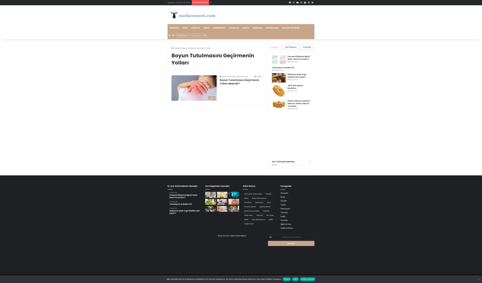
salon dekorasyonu (258, 219)
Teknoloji (234, 28)
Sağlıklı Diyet (249, 224)
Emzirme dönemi (250, 207)
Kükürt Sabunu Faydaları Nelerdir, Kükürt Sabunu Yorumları (299, 103)
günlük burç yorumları (251, 211)
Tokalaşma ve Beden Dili (283, 67)
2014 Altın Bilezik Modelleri (295, 86)
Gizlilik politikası (290, 28)
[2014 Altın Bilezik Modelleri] (279, 91)
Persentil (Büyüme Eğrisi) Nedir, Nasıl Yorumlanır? (299, 57)
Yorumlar (307, 47)
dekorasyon (259, 202)
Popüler (274, 47)
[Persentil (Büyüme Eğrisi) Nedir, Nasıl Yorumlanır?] (279, 60)
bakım (246, 198)
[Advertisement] (291, 135)
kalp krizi (259, 215)
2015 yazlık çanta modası (253, 194)
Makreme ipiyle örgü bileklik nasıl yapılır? (297, 75)
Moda (185, 28)
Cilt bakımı (248, 202)
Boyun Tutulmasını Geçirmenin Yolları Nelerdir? (239, 81)
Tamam (286, 279)
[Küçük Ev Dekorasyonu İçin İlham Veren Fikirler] (210, 195)
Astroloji (268, 194)
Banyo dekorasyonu (259, 198)
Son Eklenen (290, 47)
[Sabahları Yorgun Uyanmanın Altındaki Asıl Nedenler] (222, 209)
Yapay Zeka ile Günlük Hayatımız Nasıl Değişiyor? (229, 3)
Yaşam (206, 28)
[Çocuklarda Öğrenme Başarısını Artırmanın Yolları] (222, 202)
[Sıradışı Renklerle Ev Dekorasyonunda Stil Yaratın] (233, 209)
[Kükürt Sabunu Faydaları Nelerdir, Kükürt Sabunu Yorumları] (279, 104)
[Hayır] (479, 279)
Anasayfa (174, 28)
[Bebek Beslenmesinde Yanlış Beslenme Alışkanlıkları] (233, 202)
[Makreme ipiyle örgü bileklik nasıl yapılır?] (279, 78)
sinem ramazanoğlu (228, 77)
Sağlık (246, 28)
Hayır (295, 279)
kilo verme (270, 215)
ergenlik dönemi (264, 207)
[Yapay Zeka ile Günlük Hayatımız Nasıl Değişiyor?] (233, 195)
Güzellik (195, 28)
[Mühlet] (192, 14)
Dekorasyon (219, 28)
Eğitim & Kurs (272, 28)
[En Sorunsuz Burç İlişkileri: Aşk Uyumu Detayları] (210, 209)
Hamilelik (257, 28)
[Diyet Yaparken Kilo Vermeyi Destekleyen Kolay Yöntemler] (210, 202)
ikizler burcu (248, 215)
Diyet (269, 202)
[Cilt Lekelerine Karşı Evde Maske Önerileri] (222, 195)
